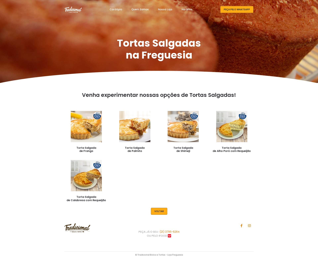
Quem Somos (140, 9)
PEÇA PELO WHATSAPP (237, 9)
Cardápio (116, 9)
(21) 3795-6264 (170, 232)
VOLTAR (159, 211)
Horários (187, 9)
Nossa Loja (165, 9)
